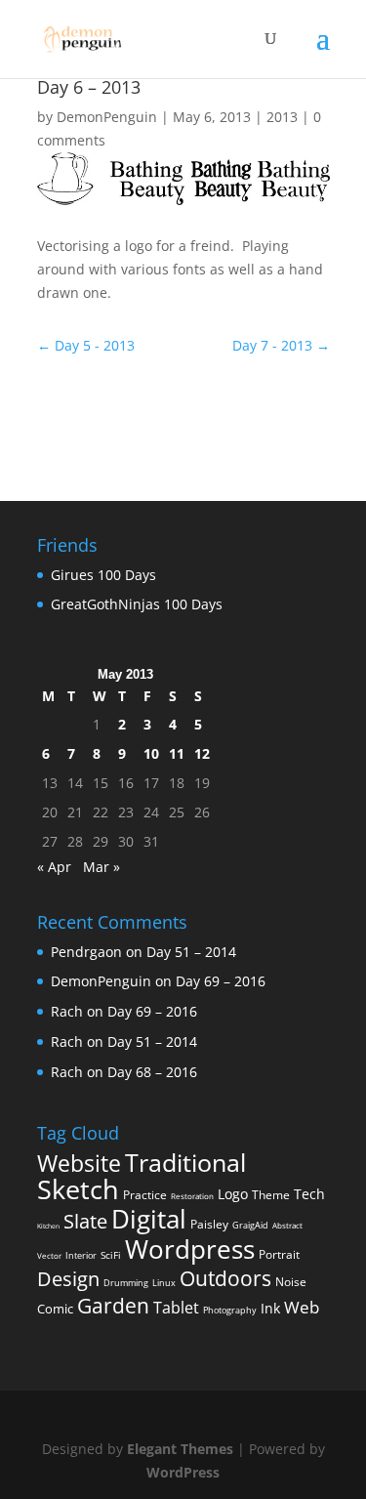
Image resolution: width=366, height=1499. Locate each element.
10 (151, 753)
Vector (49, 1255)
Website (79, 1163)
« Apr (54, 866)
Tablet (176, 1307)
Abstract (287, 1225)
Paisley (209, 1224)
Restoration (192, 1195)
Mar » (101, 866)
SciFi (111, 1255)
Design (68, 1278)
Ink (270, 1308)
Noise (290, 1281)
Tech (309, 1194)
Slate (85, 1221)
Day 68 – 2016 (152, 1071)
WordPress (183, 1472)
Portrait (279, 1254)
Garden (113, 1305)
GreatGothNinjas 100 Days (137, 604)
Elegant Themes (180, 1448)
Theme (271, 1194)
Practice (145, 1194)
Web (301, 1307)
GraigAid (250, 1225)
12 (202, 753)
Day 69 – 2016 (220, 981)
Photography (230, 1310)
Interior (81, 1255)
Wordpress (190, 1249)
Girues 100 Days (103, 574)
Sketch (78, 1189)
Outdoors (225, 1278)
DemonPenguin (107, 116)
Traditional (185, 1162)
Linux (164, 1282)
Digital (148, 1218)
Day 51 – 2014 (191, 951)
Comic (55, 1308)
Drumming (125, 1282)
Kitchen (48, 1226)
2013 (282, 116)
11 (176, 753)
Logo (233, 1194)
